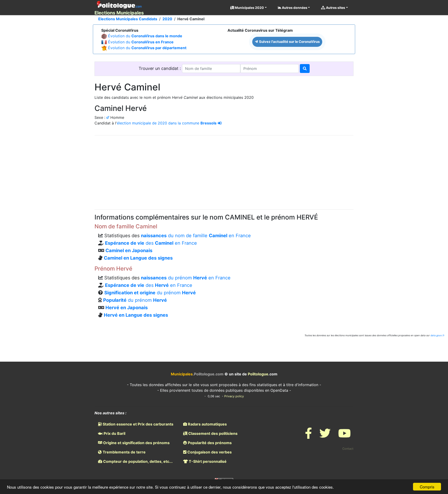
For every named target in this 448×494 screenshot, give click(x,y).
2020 (167, 19)
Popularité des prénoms (209, 442)
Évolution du (145, 36)
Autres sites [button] (335, 8)
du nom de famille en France (196, 235)
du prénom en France (186, 278)
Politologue (258, 374)
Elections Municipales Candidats (127, 19)
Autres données (294, 8)
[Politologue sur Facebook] (308, 436)
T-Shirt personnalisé (207, 461)
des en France (151, 243)
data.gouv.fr (437, 335)
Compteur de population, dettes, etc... (137, 461)
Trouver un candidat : (160, 68)
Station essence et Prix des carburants (137, 424)
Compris (427, 487)
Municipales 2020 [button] (249, 8)
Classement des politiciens (212, 433)
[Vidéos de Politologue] (344, 436)
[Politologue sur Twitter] (325, 436)
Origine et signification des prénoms (136, 442)
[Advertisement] (224, 171)
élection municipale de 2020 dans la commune (167, 123)
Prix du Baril (114, 433)
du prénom (150, 292)
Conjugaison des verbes (209, 452)
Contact (348, 448)
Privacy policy (234, 396)
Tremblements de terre (124, 452)
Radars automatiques (207, 424)
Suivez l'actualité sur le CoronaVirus (289, 41)
